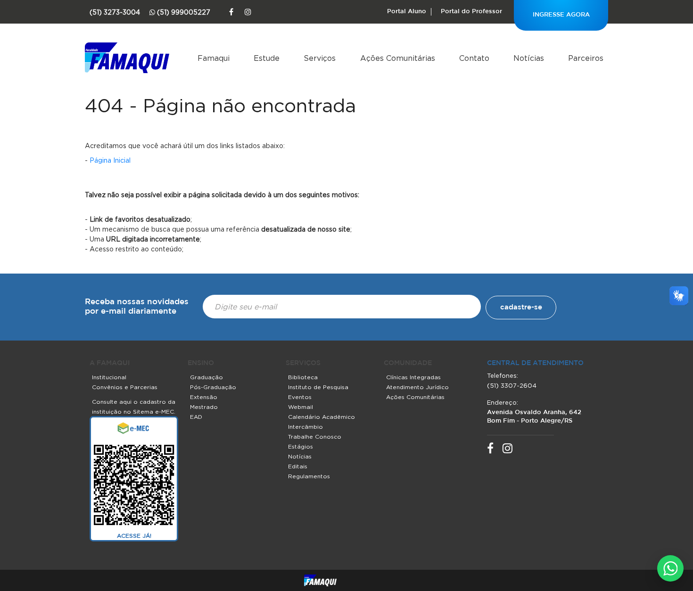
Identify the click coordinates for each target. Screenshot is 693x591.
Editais (297, 466)
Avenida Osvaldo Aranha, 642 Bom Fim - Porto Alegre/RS (534, 417)
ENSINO (201, 363)
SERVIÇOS (303, 363)
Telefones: (502, 375)
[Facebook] (231, 12)
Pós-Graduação (213, 387)
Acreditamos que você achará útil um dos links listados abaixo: (185, 145)
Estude (267, 58)
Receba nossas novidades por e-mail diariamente (137, 307)
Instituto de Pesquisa (318, 387)
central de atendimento (535, 363)
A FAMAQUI (110, 363)
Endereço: (502, 402)
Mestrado (204, 407)
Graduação (206, 377)
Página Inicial (110, 160)
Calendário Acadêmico (321, 417)
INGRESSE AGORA (561, 14)
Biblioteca (303, 377)
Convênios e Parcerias (124, 387)
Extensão (203, 397)
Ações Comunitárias (397, 58)
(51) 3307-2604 (511, 385)
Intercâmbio (305, 427)
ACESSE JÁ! (134, 536)
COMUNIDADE (408, 363)
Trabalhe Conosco (314, 436)
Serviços (320, 58)
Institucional (109, 377)
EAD (196, 417)
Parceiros (585, 58)
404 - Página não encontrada (220, 105)
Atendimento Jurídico (417, 387)
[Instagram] (248, 12)
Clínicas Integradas (413, 377)
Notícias (528, 58)
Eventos (300, 397)
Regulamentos (309, 476)
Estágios (300, 446)
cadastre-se (521, 307)
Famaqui (214, 58)
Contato (474, 58)
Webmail (300, 407)
